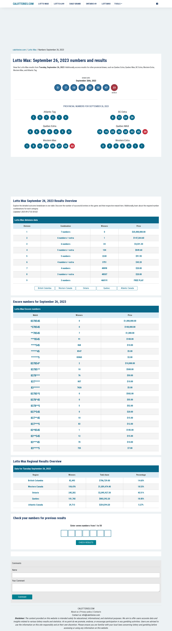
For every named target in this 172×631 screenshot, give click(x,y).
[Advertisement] (86, 28)
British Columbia (44, 288)
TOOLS (117, 4)
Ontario (86, 288)
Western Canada (65, 288)
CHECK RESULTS (86, 542)
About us (74, 612)
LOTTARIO (106, 4)
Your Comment (18, 580)
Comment (22, 597)
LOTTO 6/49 (59, 4)
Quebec (106, 288)
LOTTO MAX (43, 4)
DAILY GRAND (75, 4)
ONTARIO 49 (91, 4)
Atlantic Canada (127, 288)
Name (14, 570)
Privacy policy (86, 612)
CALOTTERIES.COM (23, 3)
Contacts (97, 612)
